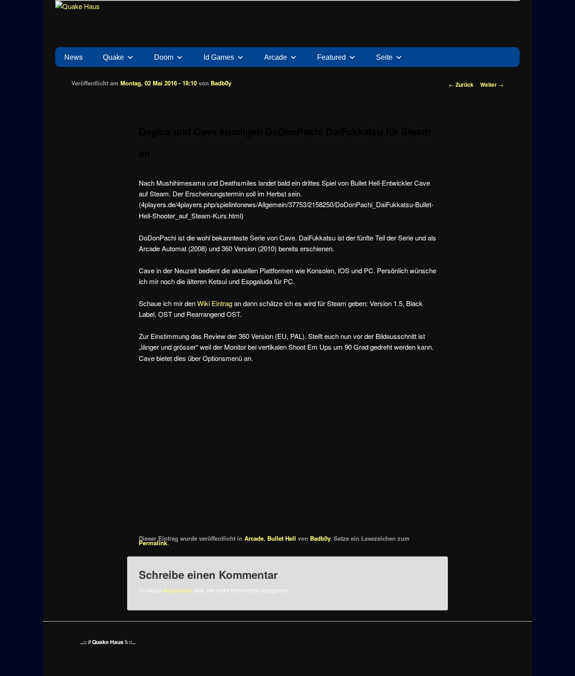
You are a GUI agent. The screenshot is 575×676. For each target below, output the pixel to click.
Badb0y (221, 83)
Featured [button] (331, 57)
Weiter (492, 84)
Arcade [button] (275, 57)
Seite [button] (384, 57)
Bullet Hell (281, 538)
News (73, 57)
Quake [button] (113, 57)
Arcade (254, 538)
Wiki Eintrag (214, 303)
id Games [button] (218, 57)
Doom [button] (163, 57)
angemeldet (177, 590)
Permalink (153, 542)
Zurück (461, 84)
